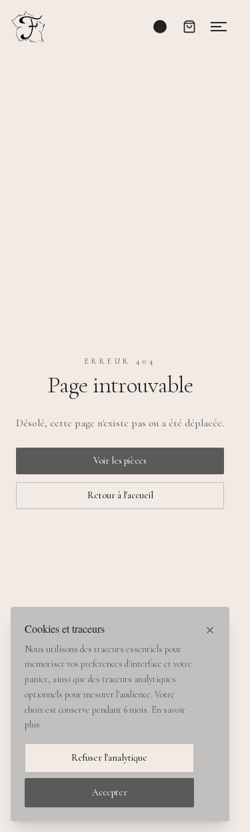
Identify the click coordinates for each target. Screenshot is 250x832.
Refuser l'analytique (109, 757)
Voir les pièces (120, 460)
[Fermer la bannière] (210, 630)
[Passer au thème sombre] (160, 26)
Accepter (109, 792)
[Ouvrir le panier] (189, 26)
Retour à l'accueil (120, 495)
